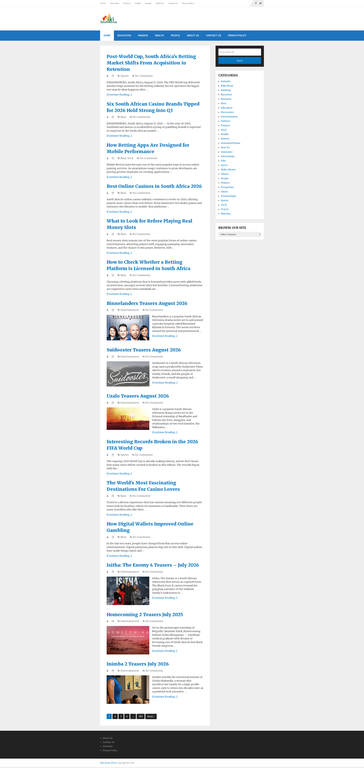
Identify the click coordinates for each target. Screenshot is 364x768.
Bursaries (226, 94)
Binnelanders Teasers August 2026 (147, 303)
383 (140, 716)
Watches (225, 213)
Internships (228, 156)
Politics (225, 182)
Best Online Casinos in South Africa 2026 (154, 186)
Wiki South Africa (108, 763)
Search (240, 60)
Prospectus (227, 187)
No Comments (144, 75)
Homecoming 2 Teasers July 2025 (145, 614)
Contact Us (173, 3)
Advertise (108, 746)
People (148, 3)
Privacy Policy (188, 3)
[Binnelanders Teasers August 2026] (128, 327)
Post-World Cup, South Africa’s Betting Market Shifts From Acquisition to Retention (151, 63)
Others (225, 173)
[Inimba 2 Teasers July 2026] (128, 689)
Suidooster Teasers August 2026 (144, 350)
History (225, 138)
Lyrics (224, 165)
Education (114, 3)
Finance (127, 3)
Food (223, 129)
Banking (226, 90)
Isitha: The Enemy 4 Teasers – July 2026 (153, 565)
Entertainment (130, 309)
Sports (125, 75)
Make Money (228, 169)
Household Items (230, 143)
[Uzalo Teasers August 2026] (128, 418)
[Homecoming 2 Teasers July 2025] (128, 640)
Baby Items (227, 85)
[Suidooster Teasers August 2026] (128, 373)
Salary (224, 191)
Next (150, 716)
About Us (160, 3)
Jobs (223, 160)
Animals (225, 81)
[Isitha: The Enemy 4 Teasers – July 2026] (128, 591)
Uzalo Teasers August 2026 (138, 396)
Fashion (225, 121)
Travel (224, 209)
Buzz (123, 117)
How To (225, 147)
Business (226, 98)
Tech (130, 158)
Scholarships (228, 196)
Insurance (226, 151)
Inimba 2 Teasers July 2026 (138, 664)
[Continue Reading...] (119, 94)
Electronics (227, 112)
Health (138, 3)
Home (103, 3)
